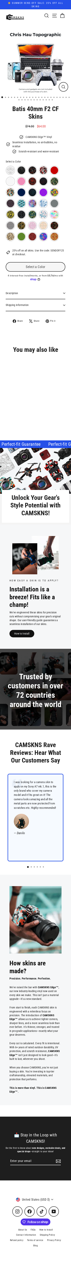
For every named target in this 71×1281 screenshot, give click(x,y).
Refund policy (16, 1240)
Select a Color (13, 161)
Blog (35, 1245)
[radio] (10, 170)
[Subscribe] (58, 1161)
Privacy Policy (54, 1240)
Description (12, 293)
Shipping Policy (47, 1235)
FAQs (33, 1229)
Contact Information (26, 1235)
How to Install (22, 633)
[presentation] (46, 409)
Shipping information (17, 304)
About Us (22, 1229)
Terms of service (35, 1240)
